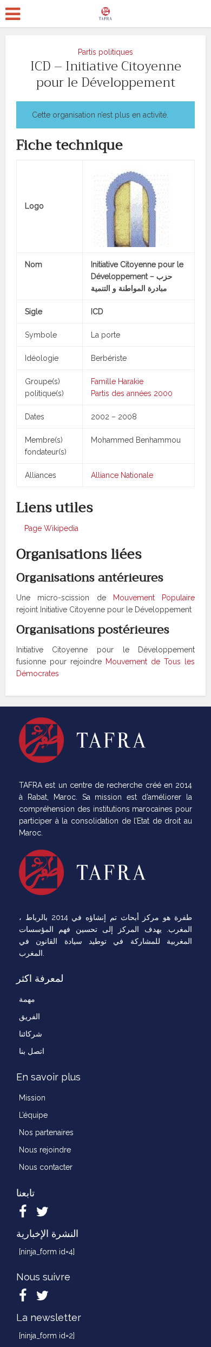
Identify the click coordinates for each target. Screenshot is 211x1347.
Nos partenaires (46, 1132)
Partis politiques (105, 52)
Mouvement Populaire (154, 597)
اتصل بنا (31, 1051)
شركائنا (30, 1033)
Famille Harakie (117, 381)
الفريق (29, 1016)
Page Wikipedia (50, 528)
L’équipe (33, 1115)
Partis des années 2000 (132, 393)
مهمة (27, 999)
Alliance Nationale (122, 475)
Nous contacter (45, 1167)
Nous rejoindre (45, 1149)
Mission (32, 1097)
